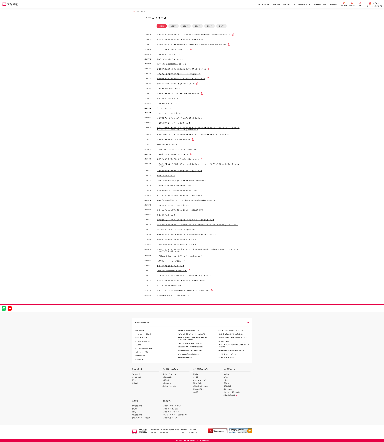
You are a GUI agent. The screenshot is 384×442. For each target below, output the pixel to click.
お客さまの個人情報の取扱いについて (188, 354)
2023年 (197, 26)
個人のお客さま (263, 4)
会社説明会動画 (197, 389)
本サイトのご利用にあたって (227, 358)
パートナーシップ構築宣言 (143, 352)
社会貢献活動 (227, 386)
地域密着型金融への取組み (201, 386)
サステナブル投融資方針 (143, 341)
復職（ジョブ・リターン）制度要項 (141, 418)
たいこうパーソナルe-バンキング (171, 406)
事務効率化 (165, 380)
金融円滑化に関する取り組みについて (188, 330)
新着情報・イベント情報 (169, 386)
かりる (134, 380)
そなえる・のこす (136, 377)
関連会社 (226, 383)
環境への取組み (228, 389)
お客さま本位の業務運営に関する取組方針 (190, 343)
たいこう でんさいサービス (169, 418)
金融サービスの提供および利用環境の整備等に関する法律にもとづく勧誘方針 (192, 339)
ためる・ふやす (136, 374)
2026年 (162, 26)
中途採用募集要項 (137, 415)
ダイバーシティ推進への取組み (232, 392)
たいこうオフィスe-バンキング (170, 412)
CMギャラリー (140, 330)
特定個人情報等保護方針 (185, 358)
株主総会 (195, 392)
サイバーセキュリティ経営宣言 (227, 354)
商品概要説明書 (141, 356)
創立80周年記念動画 (229, 395)
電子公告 (195, 377)
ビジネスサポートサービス (169, 374)
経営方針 (226, 377)
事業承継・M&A (166, 383)
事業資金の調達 (167, 377)
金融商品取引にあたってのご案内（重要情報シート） (192, 347)
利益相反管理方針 (224, 341)
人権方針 (139, 345)
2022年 (209, 26)
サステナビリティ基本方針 (143, 334)
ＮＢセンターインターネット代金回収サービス (175, 415)
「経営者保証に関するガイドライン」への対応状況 (191, 334)
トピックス (226, 380)
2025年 (173, 26)
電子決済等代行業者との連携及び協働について (232, 350)
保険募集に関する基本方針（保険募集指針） (231, 334)
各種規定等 (139, 359)
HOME (133, 11)
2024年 (185, 26)
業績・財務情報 (197, 383)
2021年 (221, 26)
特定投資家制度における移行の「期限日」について (233, 338)
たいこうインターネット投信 (170, 409)
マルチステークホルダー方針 (144, 348)
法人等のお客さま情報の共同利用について (231, 330)
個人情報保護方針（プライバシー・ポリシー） (190, 350)
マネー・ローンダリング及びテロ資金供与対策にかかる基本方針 (234, 346)
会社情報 (226, 374)
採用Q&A (134, 412)
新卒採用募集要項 (137, 406)
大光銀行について (320, 4)
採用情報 (333, 4)
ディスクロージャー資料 (199, 380)
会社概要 (195, 374)
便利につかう (136, 383)
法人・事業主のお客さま (281, 4)
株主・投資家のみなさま (302, 4)
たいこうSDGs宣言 (141, 338)
